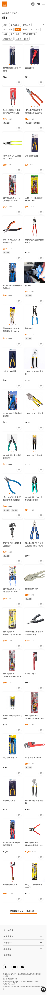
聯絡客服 (26, 986)
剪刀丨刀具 (34, 29)
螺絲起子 (26, 25)
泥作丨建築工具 (29, 34)
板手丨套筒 (7, 29)
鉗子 (17, 29)
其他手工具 (7, 38)
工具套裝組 (15, 25)
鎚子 (25, 29)
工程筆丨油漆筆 (22, 38)
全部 (5, 25)
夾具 (5, 34)
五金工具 (5, 13)
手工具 (14, 13)
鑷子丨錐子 (15, 34)
